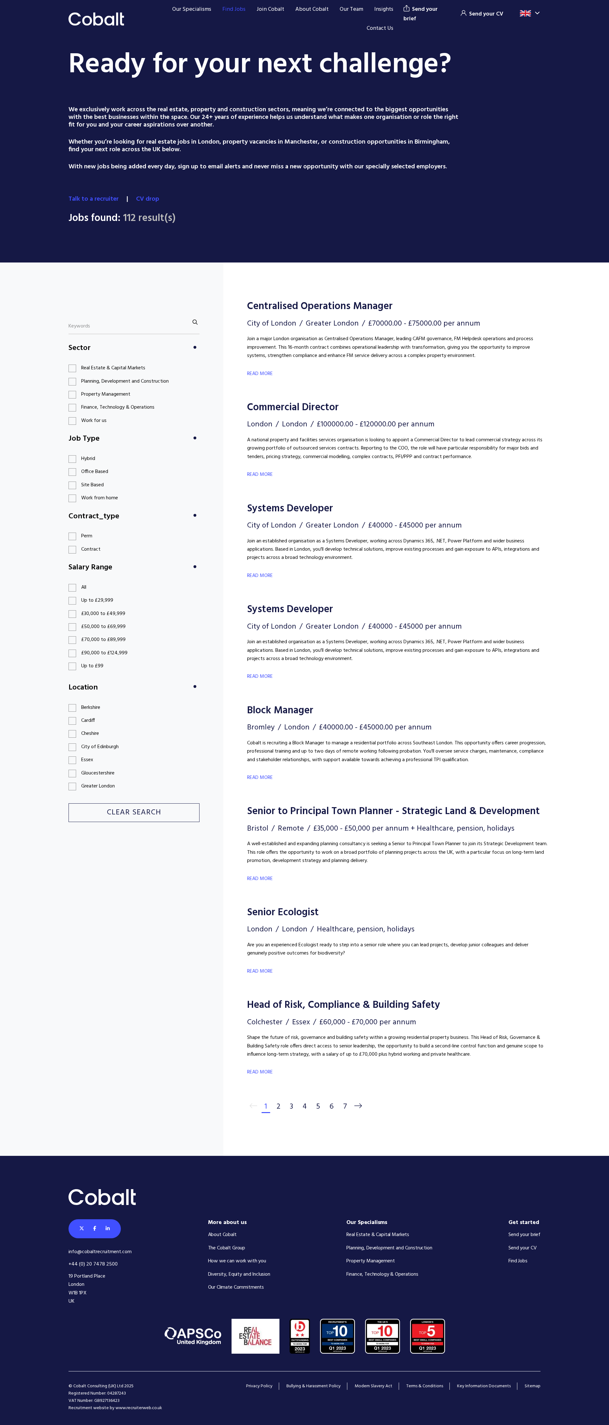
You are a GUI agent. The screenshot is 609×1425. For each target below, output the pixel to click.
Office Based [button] (94, 472)
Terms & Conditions (424, 1386)
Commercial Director (293, 407)
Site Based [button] (92, 485)
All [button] (83, 587)
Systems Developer (290, 509)
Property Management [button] (105, 394)
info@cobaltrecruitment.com (100, 1252)
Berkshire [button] (90, 707)
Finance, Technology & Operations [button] (117, 407)
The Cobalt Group (227, 1248)
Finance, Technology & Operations (382, 1274)
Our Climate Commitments (236, 1287)
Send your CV (522, 1248)
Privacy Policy (259, 1386)
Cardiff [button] (88, 720)
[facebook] (94, 1229)
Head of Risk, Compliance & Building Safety (343, 1005)
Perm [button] (86, 536)
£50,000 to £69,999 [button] (103, 627)
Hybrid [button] (88, 459)
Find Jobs (234, 9)
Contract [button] (91, 549)
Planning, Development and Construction (389, 1248)
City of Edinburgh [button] (100, 747)
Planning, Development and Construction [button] (125, 381)
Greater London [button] (98, 786)
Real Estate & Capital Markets (377, 1235)
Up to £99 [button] (92, 666)
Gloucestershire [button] (98, 773)
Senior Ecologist (283, 912)
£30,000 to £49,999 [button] (103, 614)
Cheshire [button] (90, 733)
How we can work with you (237, 1261)
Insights (383, 9)
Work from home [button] (99, 498)
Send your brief (524, 1235)
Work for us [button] (94, 421)
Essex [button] (87, 760)
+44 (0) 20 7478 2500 (93, 1264)
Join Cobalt (270, 9)
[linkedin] (107, 1229)
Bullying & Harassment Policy (313, 1386)
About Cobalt (312, 9)
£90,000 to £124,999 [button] (104, 653)
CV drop (148, 199)
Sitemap (532, 1386)
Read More (260, 374)
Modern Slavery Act (373, 1386)
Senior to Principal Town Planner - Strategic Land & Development (393, 811)
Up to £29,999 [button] (97, 600)
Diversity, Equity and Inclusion (239, 1274)
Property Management (370, 1261)
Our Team (351, 9)
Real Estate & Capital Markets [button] (113, 368)
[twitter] (81, 1229)
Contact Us (380, 28)
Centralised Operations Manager (320, 306)
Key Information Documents (484, 1386)
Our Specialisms (191, 9)
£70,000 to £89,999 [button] (103, 640)
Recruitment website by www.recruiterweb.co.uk (115, 1408)
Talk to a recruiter (94, 199)
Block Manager (280, 711)
